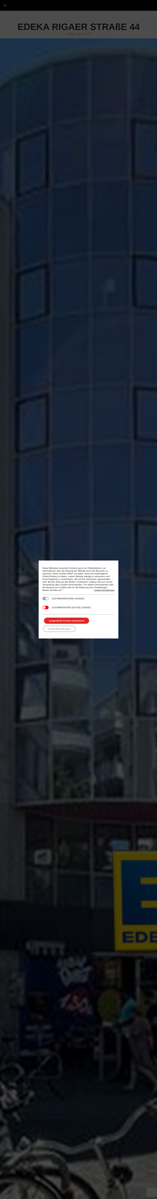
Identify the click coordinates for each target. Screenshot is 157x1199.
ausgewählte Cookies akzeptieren (66, 620)
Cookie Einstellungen (104, 590)
